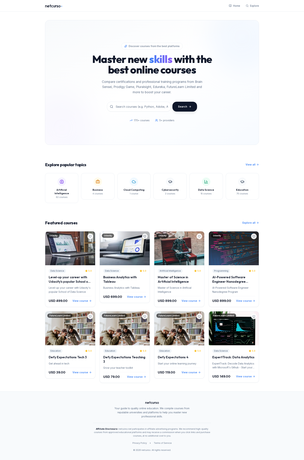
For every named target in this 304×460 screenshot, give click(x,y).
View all (250, 164)
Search (182, 106)
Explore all (248, 222)
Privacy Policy (139, 443)
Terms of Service (163, 443)
